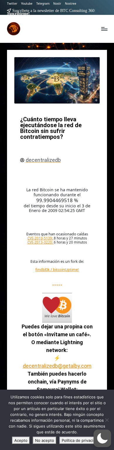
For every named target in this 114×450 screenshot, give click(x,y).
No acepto (44, 440)
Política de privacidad (81, 440)
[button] (102, 438)
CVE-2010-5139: (40, 238)
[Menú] (104, 28)
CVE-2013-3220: (40, 242)
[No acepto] (107, 420)
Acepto (20, 440)
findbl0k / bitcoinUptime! (57, 269)
